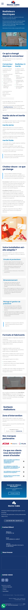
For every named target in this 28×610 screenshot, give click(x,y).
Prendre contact (15, 493)
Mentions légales (12, 598)
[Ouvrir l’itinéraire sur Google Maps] (14, 563)
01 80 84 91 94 (19, 431)
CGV (18, 598)
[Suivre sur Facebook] (2, 580)
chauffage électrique (8, 107)
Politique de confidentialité (20, 599)
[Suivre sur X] (6, 580)
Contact (23, 599)
